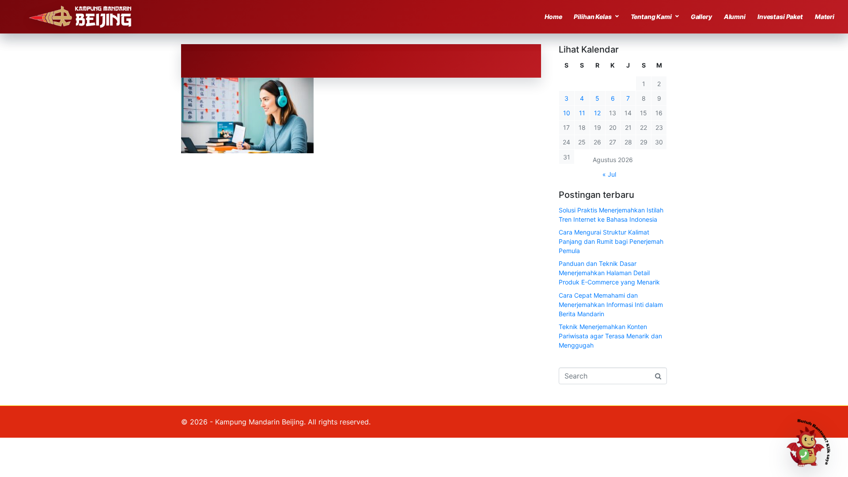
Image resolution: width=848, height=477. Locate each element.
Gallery (701, 16)
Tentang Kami (651, 16)
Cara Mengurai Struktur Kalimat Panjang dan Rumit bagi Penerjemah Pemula (611, 241)
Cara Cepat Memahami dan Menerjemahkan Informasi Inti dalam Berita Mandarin (611, 305)
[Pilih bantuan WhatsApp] (812, 441)
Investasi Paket (780, 16)
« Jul (609, 174)
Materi (824, 16)
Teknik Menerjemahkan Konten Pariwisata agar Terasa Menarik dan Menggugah (610, 336)
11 (582, 113)
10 (566, 113)
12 (597, 113)
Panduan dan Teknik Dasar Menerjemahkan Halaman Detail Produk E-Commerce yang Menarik (609, 273)
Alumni (735, 16)
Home (553, 16)
